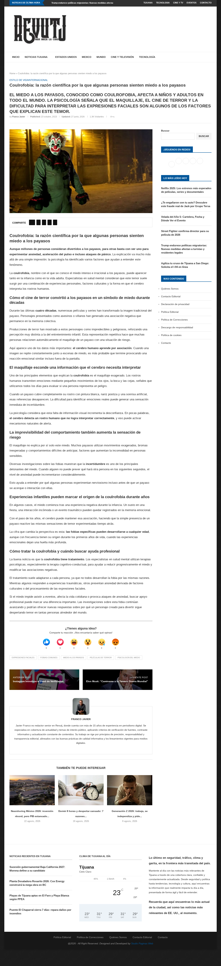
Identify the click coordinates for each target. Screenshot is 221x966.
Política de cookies (171, 335)
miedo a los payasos (73, 658)
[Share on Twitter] (38, 222)
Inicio (16, 57)
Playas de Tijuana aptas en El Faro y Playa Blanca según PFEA (39, 897)
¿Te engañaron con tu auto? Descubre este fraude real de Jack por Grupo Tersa (185, 204)
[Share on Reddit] (49, 222)
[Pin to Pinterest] (44, 222)
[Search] (210, 57)
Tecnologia (163, 3)
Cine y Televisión (122, 57)
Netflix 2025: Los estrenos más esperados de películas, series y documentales (186, 190)
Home (12, 73)
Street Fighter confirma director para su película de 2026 (185, 233)
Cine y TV (178, 3)
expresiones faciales (23, 658)
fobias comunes (48, 658)
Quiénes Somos (170, 288)
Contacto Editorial (170, 296)
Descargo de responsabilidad (177, 327)
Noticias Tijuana (36, 57)
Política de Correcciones (174, 319)
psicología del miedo (129, 658)
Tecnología (147, 57)
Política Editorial (170, 312)
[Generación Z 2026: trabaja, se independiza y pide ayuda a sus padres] (129, 790)
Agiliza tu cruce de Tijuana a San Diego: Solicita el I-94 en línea (185, 265)
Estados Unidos (66, 57)
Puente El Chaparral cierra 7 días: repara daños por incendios (40, 911)
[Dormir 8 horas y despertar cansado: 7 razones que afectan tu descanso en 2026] (80, 790)
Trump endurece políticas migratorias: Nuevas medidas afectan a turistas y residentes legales (97, 3)
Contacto (206, 3)
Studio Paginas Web (142, 943)
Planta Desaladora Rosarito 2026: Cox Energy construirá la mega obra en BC (36, 883)
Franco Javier (18, 117)
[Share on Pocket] (55, 222)
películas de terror (101, 658)
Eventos (191, 3)
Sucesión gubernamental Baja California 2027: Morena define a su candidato (37, 868)
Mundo (101, 57)
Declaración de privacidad (175, 304)
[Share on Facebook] (32, 222)
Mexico (86, 57)
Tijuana (148, 3)
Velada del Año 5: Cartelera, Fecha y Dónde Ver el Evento (182, 218)
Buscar (165, 130)
